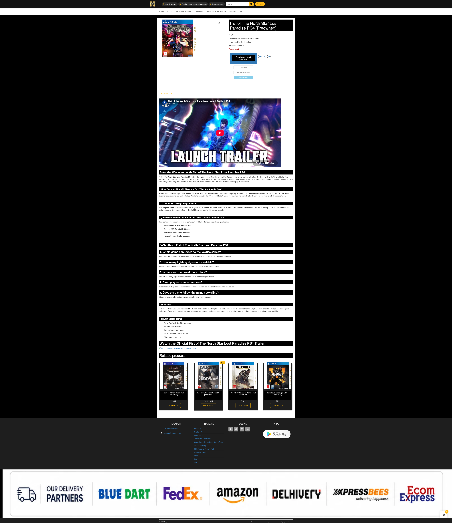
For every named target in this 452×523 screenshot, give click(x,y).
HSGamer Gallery (184, 11)
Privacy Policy (199, 435)
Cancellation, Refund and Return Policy (208, 442)
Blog (169, 11)
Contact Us (198, 432)
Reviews (199, 11)
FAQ (241, 11)
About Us (197, 428)
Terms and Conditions (202, 438)
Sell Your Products (216, 11)
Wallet (232, 11)
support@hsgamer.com (172, 433)
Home (161, 11)
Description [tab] (166, 93)
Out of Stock (208, 405)
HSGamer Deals (200, 452)
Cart (195, 462)
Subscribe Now (243, 77)
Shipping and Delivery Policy (204, 449)
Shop (196, 456)
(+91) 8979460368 (171, 428)
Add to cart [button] (173, 405)
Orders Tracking (200, 445)
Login (261, 4)
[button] (219, 23)
